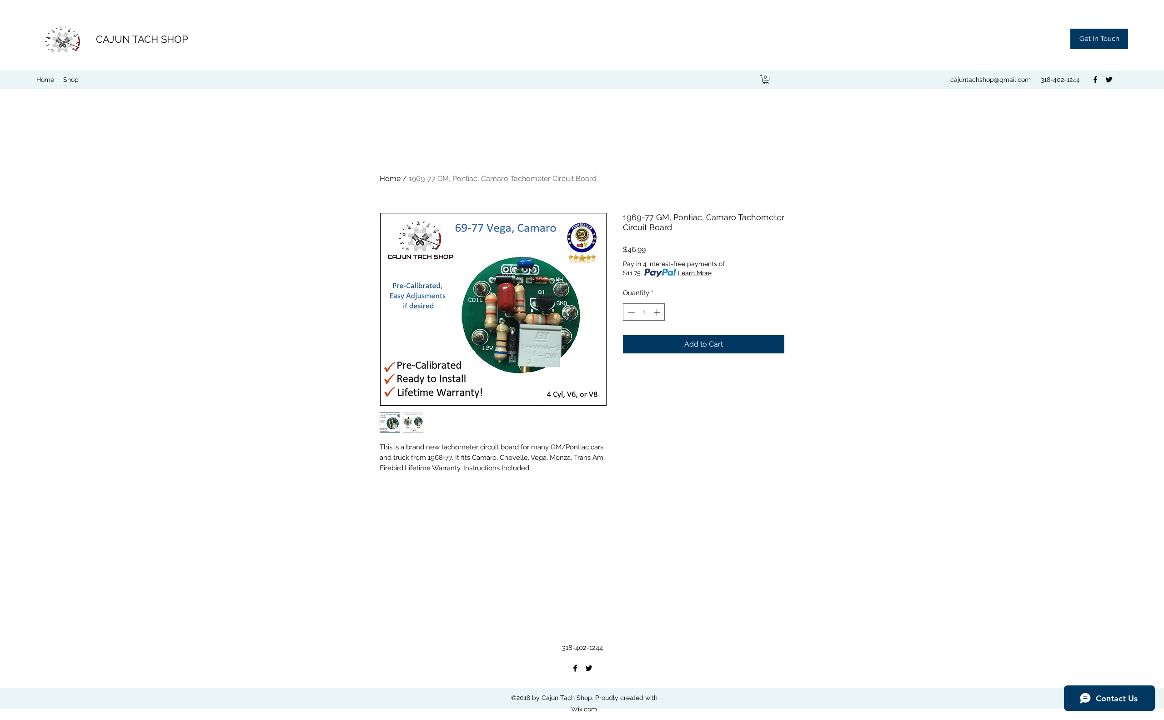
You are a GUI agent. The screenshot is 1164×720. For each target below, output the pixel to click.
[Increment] (658, 312)
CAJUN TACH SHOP (142, 39)
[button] (1099, 39)
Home (390, 178)
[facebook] (1095, 79)
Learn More (695, 273)
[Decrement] (630, 312)
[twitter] (1109, 79)
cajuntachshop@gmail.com (990, 79)
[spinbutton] (644, 312)
